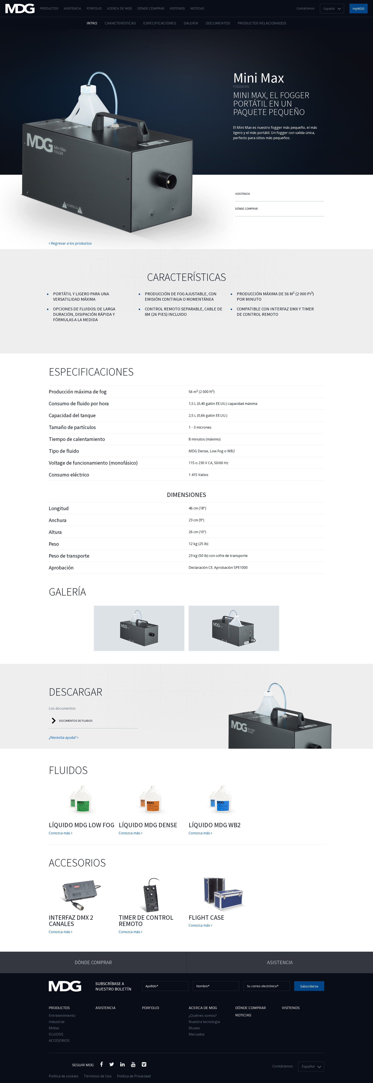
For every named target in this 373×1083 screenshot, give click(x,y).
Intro (92, 23)
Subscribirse (309, 986)
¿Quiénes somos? (203, 1015)
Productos (49, 8)
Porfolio (94, 8)
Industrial (56, 1021)
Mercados (197, 1034)
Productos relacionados (262, 23)
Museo (194, 1028)
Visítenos (177, 8)
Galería (191, 23)
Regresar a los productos (71, 243)
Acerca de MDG (119, 8)
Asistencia (72, 8)
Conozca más (60, 833)
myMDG (358, 8)
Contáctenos (306, 8)
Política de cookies (63, 1076)
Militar (54, 1028)
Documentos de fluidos (76, 721)
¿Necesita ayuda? (63, 737)
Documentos (218, 23)
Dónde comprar (151, 8)
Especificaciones (159, 23)
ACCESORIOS (59, 1040)
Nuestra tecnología (204, 1021)
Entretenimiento (62, 1015)
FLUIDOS (56, 1034)
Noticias (197, 8)
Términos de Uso (98, 1076)
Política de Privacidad (134, 1076)
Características (120, 23)
